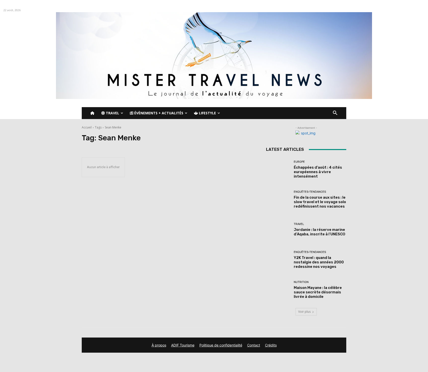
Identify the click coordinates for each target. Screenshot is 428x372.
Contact (253, 345)
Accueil (87, 127)
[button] (335, 113)
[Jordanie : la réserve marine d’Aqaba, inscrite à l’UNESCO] (278, 229)
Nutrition (301, 282)
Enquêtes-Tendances (310, 191)
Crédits (271, 345)
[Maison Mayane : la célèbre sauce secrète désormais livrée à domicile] (278, 290)
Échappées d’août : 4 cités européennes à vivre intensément (318, 172)
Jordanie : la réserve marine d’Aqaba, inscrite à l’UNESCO (319, 231)
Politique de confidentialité (220, 345)
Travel (299, 224)
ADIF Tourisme (182, 345)
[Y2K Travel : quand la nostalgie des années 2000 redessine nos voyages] (278, 260)
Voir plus (304, 312)
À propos (159, 345)
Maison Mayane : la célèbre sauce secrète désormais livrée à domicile (318, 292)
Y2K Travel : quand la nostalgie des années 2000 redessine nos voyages (319, 262)
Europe (299, 161)
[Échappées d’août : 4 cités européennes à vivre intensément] (278, 169)
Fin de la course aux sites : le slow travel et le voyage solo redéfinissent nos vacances (320, 202)
